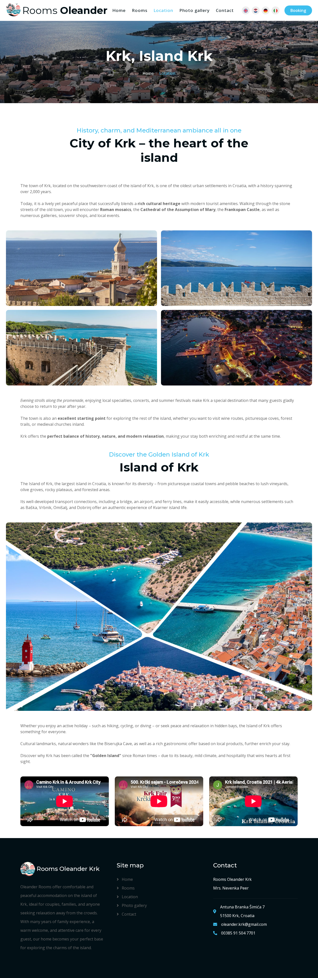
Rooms (139, 10)
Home (119, 10)
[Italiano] (275, 10)
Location (163, 10)
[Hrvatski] (256, 10)
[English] (246, 10)
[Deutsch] (266, 10)
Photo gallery (194, 10)
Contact (225, 10)
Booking (298, 10)
